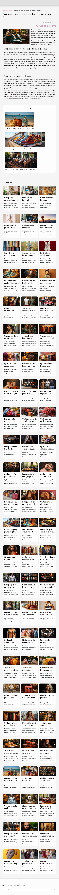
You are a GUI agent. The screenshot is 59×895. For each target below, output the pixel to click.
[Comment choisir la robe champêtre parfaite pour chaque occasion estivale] (29, 246)
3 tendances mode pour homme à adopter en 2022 (29, 863)
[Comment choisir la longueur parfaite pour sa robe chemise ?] (47, 190)
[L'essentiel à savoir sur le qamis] (47, 743)
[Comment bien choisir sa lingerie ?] (29, 439)
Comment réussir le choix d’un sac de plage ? (19, 128)
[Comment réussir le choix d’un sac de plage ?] (19, 119)
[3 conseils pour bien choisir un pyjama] (29, 328)
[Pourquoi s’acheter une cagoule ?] (11, 826)
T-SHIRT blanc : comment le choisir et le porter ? (29, 310)
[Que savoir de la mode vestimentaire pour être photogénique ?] (11, 798)
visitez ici (47, 56)
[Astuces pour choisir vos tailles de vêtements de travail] (11, 660)
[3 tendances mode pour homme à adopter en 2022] (29, 854)
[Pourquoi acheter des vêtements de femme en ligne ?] (29, 494)
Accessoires (17, 885)
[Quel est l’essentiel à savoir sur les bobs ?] (47, 467)
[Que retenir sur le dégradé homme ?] (47, 384)
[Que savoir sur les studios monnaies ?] (47, 577)
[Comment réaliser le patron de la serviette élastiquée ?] (47, 660)
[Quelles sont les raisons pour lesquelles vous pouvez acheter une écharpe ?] (11, 356)
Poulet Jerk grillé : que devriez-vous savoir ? (46, 532)
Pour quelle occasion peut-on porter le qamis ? (46, 836)
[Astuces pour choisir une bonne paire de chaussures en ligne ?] (11, 743)
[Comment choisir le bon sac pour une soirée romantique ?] (29, 356)
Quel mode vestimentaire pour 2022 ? (9, 642)
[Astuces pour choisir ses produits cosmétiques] (29, 771)
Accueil (5, 10)
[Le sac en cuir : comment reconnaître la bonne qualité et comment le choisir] (29, 743)
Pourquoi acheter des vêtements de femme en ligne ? (29, 504)
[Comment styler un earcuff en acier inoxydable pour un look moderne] (11, 328)
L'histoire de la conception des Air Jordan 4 (47, 310)
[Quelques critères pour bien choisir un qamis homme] (11, 467)
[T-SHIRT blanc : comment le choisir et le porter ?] (29, 301)
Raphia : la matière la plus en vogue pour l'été (11, 393)
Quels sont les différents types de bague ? (47, 449)
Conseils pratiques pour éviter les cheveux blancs (47, 697)
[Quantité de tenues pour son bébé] (11, 688)
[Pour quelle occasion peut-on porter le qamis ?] (47, 826)
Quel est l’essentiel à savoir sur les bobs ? (47, 476)
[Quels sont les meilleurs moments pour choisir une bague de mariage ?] (47, 411)
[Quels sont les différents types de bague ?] (47, 439)
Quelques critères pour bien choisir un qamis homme (10, 476)
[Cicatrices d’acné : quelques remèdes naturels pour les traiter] (29, 826)
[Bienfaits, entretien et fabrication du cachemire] (29, 633)
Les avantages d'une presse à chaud (45, 808)
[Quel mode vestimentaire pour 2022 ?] (11, 633)
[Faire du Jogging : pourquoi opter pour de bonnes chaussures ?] (25, 139)
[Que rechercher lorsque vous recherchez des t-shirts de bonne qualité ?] (47, 356)
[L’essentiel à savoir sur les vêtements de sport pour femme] (29, 715)
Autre (10, 10)
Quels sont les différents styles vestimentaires (28, 559)
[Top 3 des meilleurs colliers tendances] (47, 550)
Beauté (10, 885)
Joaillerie (4, 885)
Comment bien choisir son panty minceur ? (10, 863)
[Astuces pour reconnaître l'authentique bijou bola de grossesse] (29, 660)
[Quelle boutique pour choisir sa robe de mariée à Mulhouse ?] (11, 218)
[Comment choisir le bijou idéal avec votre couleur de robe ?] (11, 605)
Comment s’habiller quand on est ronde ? (47, 283)
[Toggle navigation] (5, 2)
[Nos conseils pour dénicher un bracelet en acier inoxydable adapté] (47, 633)
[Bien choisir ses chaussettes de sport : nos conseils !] (29, 522)
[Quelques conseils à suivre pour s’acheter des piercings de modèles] (47, 771)
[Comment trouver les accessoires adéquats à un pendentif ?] (29, 577)
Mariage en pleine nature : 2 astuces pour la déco (29, 808)
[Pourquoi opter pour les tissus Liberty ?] (11, 411)
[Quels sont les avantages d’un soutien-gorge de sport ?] (47, 605)
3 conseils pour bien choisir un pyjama (27, 338)
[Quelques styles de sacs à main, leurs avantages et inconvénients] (29, 411)
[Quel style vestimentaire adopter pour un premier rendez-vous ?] (11, 301)
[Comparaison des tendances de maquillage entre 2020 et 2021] (29, 273)
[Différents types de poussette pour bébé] (29, 384)
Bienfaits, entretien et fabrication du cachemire (28, 642)
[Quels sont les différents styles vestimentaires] (29, 550)
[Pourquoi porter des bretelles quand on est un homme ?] (11, 577)
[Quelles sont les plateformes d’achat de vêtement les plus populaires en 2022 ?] (47, 494)
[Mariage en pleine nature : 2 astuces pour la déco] (29, 798)
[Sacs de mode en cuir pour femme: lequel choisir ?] (29, 688)
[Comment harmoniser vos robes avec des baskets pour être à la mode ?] (47, 854)
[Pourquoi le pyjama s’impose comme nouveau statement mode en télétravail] (11, 190)
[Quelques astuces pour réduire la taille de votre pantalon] (11, 715)
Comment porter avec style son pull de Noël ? (47, 338)
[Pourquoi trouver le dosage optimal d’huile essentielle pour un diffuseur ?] (29, 467)
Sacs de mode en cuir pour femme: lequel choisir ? (28, 697)
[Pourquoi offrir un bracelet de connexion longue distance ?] (11, 439)
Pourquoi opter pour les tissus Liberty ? (9, 421)
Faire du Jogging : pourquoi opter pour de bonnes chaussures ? (25, 149)
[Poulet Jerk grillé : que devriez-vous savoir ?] (47, 522)
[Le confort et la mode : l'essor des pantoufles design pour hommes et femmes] (11, 273)
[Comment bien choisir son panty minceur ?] (11, 854)
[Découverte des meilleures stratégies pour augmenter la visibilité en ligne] (29, 218)
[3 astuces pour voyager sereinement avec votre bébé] (47, 715)
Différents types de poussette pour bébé (29, 393)
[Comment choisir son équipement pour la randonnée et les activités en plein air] (47, 218)
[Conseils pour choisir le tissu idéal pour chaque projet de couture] (11, 246)
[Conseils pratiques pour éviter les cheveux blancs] (47, 688)
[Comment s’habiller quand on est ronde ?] (47, 273)
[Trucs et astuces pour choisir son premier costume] (21, 160)
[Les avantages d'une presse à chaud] (47, 798)
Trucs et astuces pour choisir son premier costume (21, 169)
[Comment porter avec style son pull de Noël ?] (47, 328)
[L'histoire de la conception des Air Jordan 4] (47, 301)
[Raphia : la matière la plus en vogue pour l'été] (11, 384)
